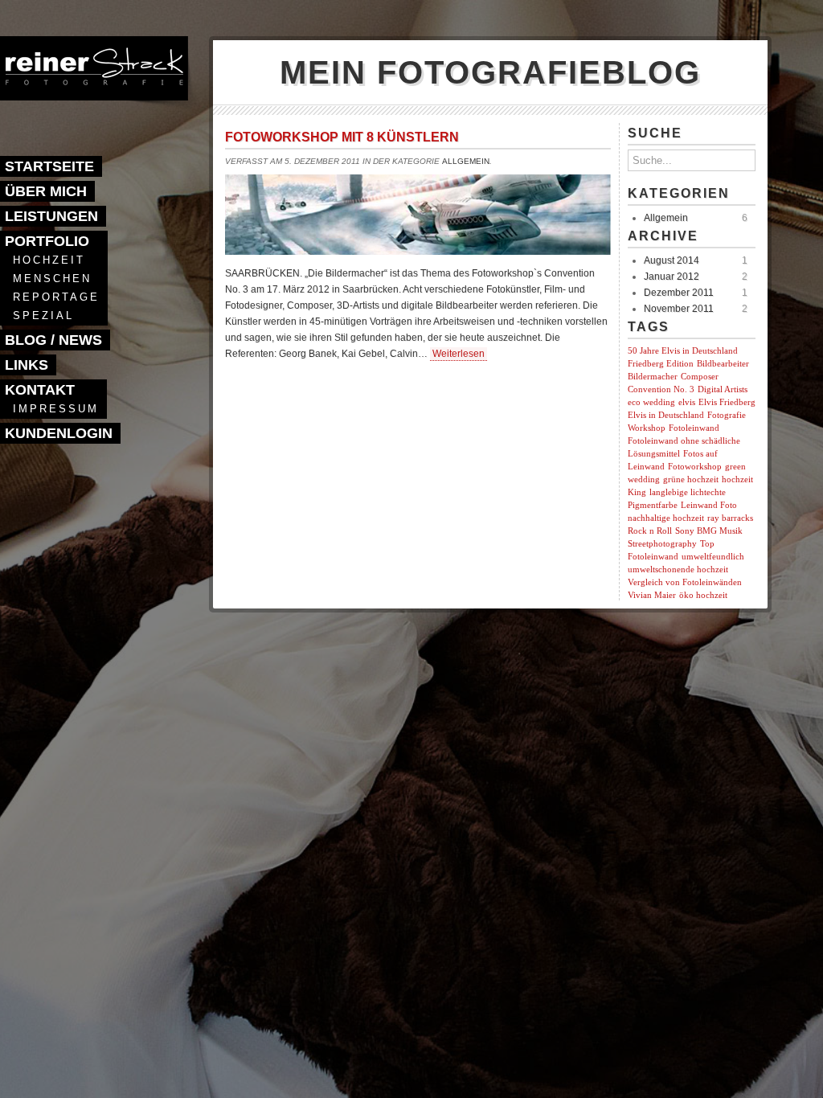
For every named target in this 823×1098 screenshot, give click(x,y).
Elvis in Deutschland (666, 415)
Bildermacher (653, 376)
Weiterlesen (458, 353)
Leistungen (51, 216)
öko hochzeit (703, 595)
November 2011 (679, 308)
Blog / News (53, 340)
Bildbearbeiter (723, 363)
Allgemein (465, 161)
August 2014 (671, 260)
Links (26, 365)
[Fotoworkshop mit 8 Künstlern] (418, 250)
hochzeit (737, 479)
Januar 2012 (671, 276)
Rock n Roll (650, 530)
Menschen (52, 278)
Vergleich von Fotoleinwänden (685, 582)
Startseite (49, 166)
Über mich (46, 191)
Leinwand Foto (709, 505)
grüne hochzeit (691, 479)
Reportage (56, 297)
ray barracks (730, 518)
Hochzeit (49, 260)
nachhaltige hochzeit (666, 518)
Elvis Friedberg (726, 402)
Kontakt (40, 390)
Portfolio (47, 241)
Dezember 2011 (679, 292)
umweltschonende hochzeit (678, 569)
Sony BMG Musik (709, 530)
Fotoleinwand (694, 428)
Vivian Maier (652, 595)
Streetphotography (662, 543)
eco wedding (651, 402)
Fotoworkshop (695, 466)
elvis (686, 402)
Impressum (56, 409)
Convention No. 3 (661, 389)
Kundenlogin (59, 433)
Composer (700, 376)
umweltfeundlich (713, 556)
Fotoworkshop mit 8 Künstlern (342, 137)
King (637, 492)
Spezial (43, 315)
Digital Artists (722, 389)
